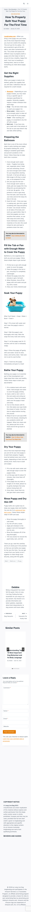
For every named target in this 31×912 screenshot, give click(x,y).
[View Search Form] (23, 3)
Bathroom (13, 561)
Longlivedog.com (10, 36)
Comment (7, 688)
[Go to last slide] (8, 649)
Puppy (20, 561)
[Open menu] (27, 3)
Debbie (7, 28)
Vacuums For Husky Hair (23, 616)
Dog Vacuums (8, 615)
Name (5, 711)
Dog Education (13, 9)
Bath (6, 561)
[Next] (23, 649)
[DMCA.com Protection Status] (15, 911)
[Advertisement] (15, 783)
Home (5, 9)
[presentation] (15, 638)
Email (5, 718)
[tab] (12, 668)
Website (6, 726)
